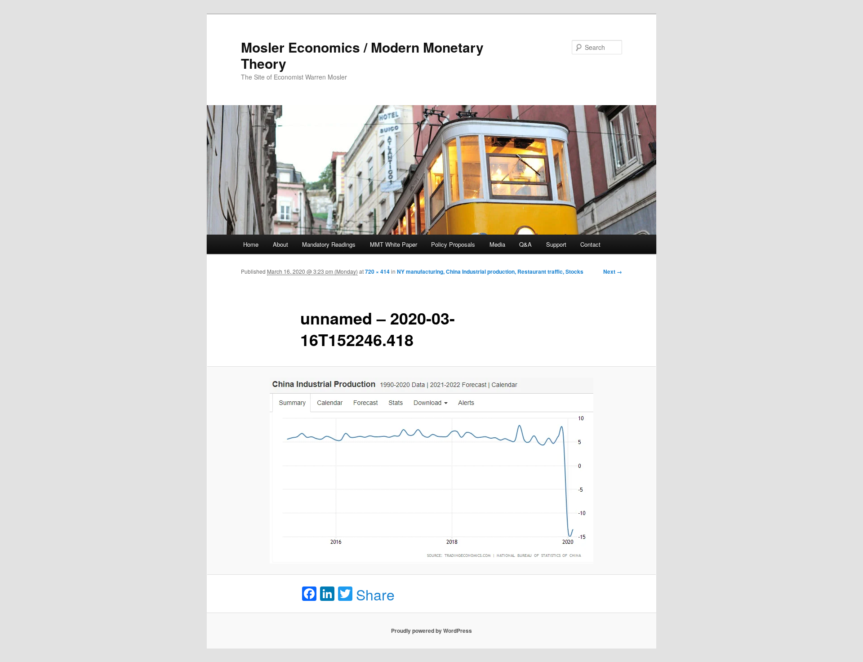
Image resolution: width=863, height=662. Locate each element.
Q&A (525, 244)
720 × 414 (377, 271)
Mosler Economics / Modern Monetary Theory (362, 55)
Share (375, 594)
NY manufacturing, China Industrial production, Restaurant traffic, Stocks (490, 271)
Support (556, 244)
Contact (590, 244)
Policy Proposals (453, 244)
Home (250, 244)
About (280, 244)
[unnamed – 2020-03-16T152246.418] (431, 471)
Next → (612, 271)
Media (497, 244)
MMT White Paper (393, 244)
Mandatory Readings (329, 244)
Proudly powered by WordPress (431, 630)
